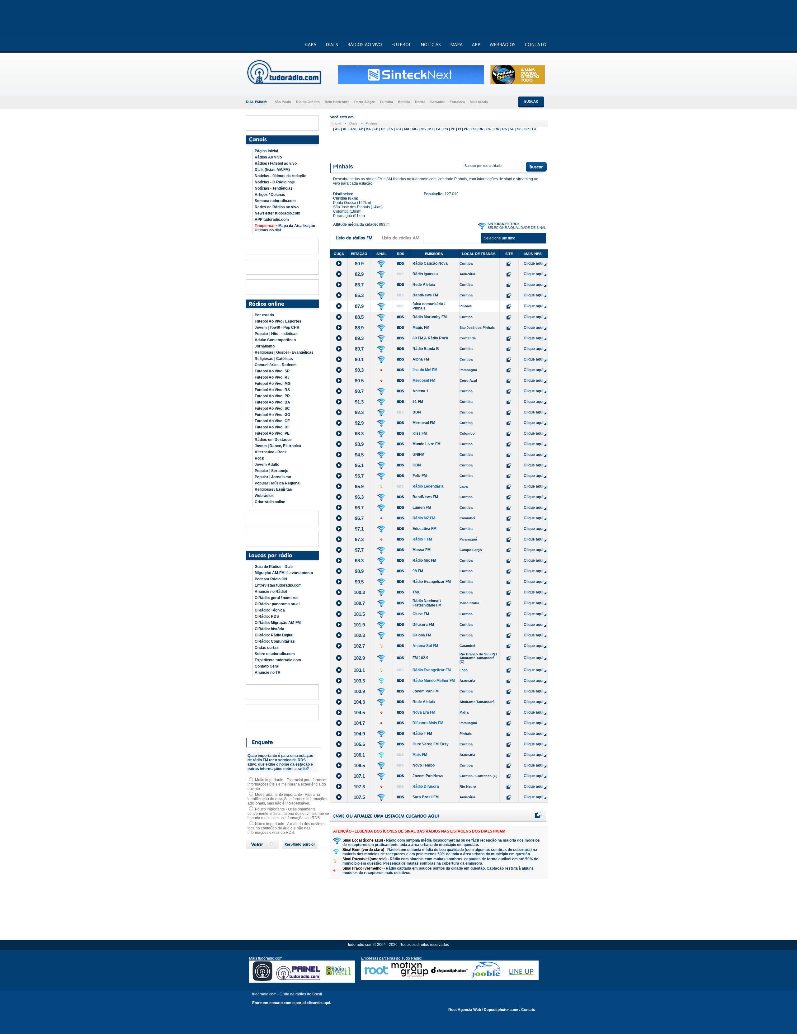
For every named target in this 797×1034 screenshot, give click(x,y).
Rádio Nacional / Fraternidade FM (427, 603)
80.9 (359, 263)
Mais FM (420, 755)
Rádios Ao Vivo (268, 157)
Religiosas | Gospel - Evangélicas (284, 352)
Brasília (404, 102)
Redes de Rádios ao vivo (277, 207)
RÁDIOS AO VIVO (364, 44)
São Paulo (283, 102)
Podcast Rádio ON (271, 579)
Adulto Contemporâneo (275, 340)
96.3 (359, 497)
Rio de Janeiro (308, 102)
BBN (417, 412)
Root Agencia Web (464, 1010)
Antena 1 (420, 391)
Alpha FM (421, 359)
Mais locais (479, 102)
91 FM (418, 401)
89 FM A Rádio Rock (430, 338)
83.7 (359, 284)
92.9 (359, 423)
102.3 (359, 635)
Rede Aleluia (424, 284)
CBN (417, 465)
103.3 (359, 680)
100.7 (359, 603)
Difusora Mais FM (428, 723)
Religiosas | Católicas (274, 358)
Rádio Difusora (426, 786)
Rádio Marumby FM (430, 317)
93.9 (359, 444)
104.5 (359, 712)
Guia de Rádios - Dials (274, 566)
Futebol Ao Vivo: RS (272, 390)
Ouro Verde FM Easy (431, 744)
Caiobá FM (422, 635)
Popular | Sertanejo (271, 471)
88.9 (359, 327)
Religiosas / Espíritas (273, 489)
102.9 (359, 658)
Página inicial (266, 151)
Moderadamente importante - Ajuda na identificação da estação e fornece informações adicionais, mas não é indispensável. (287, 798)
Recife (420, 102)
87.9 (359, 306)
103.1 (359, 670)
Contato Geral (267, 666)
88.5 (359, 317)
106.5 (359, 765)
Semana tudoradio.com (275, 201)
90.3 (359, 370)
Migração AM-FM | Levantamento (284, 573)
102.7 (359, 646)
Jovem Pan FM (426, 691)
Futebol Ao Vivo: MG (272, 383)
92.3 (359, 412)
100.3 (359, 592)
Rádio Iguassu (425, 274)
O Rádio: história (269, 629)
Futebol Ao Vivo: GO (272, 415)
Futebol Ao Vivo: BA (272, 402)
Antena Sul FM (425, 646)
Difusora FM (423, 624)
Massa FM (422, 550)
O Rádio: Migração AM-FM (278, 623)
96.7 (359, 507)
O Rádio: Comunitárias (275, 641)
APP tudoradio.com (272, 219)
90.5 (359, 380)
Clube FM (421, 614)
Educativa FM (424, 528)
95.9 (359, 486)
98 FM (418, 571)
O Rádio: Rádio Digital (274, 635)
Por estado (264, 315)
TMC (417, 592)
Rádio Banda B (426, 349)
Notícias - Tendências (274, 188)
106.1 (359, 755)
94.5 (359, 454)
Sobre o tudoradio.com (275, 654)
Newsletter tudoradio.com (277, 213)
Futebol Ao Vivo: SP (272, 371)
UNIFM (418, 454)
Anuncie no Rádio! (271, 591)
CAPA (310, 44)
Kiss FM (420, 433)
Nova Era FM (424, 712)
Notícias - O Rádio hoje (275, 182)
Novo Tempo (424, 765)
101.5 (359, 614)
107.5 (359, 797)
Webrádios (264, 495)
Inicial (336, 123)
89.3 (359, 338)
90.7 (359, 391)
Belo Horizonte (337, 102)
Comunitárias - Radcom (276, 365)
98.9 (359, 571)
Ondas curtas (267, 647)
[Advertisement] (439, 145)
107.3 (359, 786)
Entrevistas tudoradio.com (278, 585)
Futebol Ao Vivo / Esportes (278, 321)
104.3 (359, 702)
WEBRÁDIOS (503, 44)
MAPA (456, 44)
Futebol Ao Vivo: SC (272, 408)
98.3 (359, 560)
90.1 (359, 359)
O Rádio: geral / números (277, 598)
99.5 (359, 581)
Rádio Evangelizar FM (432, 581)
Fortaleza (457, 102)
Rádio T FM (422, 539)
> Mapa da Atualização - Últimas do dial (286, 228)
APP (476, 44)
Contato (528, 1010)
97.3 (359, 539)
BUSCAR (531, 101)
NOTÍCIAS (431, 44)
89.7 (359, 349)
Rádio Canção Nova (430, 263)
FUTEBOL (401, 44)
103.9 (359, 691)
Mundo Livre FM (427, 444)
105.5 (359, 744)
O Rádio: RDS (267, 616)
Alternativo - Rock (271, 452)
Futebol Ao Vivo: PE (272, 433)
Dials (353, 123)
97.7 (359, 550)
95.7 (359, 476)
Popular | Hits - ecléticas (276, 334)
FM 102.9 (420, 658)
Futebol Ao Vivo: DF (272, 427)
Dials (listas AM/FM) (272, 170)
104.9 (359, 733)
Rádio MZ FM (424, 518)
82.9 (359, 274)
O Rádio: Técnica (270, 610)
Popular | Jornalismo (273, 477)
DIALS (332, 44)
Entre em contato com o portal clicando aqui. (291, 1003)
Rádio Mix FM (424, 560)
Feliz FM (420, 476)
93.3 (359, 433)
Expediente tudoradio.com (278, 660)
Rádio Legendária (428, 486)
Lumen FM (422, 507)
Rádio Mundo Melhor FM (434, 680)
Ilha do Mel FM (425, 370)
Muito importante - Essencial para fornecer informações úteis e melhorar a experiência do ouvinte (287, 784)
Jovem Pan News (428, 776)
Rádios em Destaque (273, 439)
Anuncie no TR (268, 672)
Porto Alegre (364, 102)
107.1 (359, 776)
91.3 (359, 401)
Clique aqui (533, 263)
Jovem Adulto (267, 464)
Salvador (437, 102)
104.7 (359, 723)
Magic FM (421, 327)
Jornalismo (265, 346)
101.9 (359, 624)
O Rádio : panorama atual (277, 604)
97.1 (359, 528)
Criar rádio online (270, 502)
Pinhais (371, 123)
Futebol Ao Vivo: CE (272, 421)
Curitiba (386, 102)
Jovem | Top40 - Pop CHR (277, 327)
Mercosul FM (424, 380)
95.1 (359, 465)
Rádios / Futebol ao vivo (276, 163)
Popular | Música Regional (277, 483)
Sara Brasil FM (426, 797)
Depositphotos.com (501, 1010)
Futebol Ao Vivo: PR (272, 396)
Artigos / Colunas (270, 194)
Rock (259, 458)
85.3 (359, 295)
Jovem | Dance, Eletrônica (278, 446)
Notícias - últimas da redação (280, 176)
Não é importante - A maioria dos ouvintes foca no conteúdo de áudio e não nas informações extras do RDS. (286, 828)
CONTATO (535, 44)
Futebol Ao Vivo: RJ (272, 377)
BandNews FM (425, 295)
